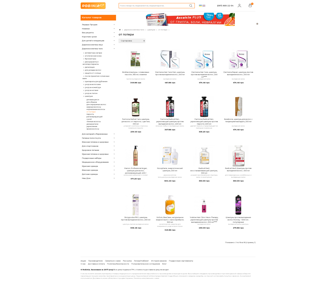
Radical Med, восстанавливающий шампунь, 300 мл (204, 170)
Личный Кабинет (141, 261)
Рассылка (127, 261)
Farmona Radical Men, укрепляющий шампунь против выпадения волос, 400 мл (170, 121)
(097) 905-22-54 (225, 5)
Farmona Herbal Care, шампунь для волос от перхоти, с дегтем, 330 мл (136, 121)
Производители (95, 261)
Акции (83, 261)
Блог (164, 264)
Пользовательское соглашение (145, 264)
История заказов (159, 261)
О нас (83, 264)
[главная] (120, 30)
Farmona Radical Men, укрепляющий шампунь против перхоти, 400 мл (204, 121)
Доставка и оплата (96, 264)
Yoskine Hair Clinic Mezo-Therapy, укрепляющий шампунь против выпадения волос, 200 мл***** (204, 219)
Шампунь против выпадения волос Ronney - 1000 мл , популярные (238, 219)
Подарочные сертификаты (181, 261)
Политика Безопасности (118, 264)
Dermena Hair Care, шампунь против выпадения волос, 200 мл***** (204, 74)
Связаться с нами (113, 261)
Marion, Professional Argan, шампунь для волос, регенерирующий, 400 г (135, 170)
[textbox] (157, 5)
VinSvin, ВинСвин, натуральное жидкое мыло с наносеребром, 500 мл (170, 219)
